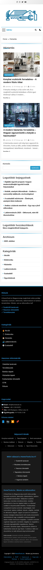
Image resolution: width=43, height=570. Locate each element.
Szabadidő (8, 273)
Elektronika (8, 260)
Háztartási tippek (8, 375)
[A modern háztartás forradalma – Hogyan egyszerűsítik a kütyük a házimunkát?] (21, 115)
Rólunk (5, 386)
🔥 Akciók (6, 331)
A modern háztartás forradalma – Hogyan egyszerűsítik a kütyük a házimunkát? (19, 133)
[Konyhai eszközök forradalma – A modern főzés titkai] (21, 64)
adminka (8, 86)
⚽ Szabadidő (7, 345)
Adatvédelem (8, 557)
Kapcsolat (35, 557)
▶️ (12, 421)
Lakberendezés (10, 269)
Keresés (6, 164)
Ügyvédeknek (9, 278)
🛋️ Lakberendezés (9, 342)
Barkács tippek (7, 372)
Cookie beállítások (25, 559)
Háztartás (9, 75)
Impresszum (25, 557)
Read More (6, 97)
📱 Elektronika (7, 334)
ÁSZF (16, 557)
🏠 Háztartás (7, 338)
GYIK (4, 383)
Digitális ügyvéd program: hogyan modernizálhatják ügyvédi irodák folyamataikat (17, 184)
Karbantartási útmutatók (11, 379)
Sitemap (14, 559)
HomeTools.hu (20, 553)
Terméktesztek (7, 368)
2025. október (9, 241)
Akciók (7, 255)
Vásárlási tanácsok (9, 364)
